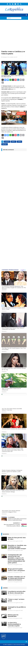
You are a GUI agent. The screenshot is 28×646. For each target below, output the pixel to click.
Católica (7, 141)
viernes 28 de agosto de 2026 (16, 541)
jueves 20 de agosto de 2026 (15, 618)
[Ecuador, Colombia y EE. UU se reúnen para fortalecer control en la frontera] (4, 578)
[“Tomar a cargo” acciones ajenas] (4, 600)
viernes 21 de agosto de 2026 (16, 602)
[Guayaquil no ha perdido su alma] (4, 608)
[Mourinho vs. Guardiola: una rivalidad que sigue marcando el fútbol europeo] (4, 547)
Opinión (5, 588)
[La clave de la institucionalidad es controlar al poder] (4, 624)
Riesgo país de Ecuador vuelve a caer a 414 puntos (16, 569)
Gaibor (19, 141)
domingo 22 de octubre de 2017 (10, 57)
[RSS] (20, 4)
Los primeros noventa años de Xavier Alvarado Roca (16, 592)
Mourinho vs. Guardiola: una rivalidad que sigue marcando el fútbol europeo (17, 547)
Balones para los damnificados (13, 615)
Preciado (4, 144)
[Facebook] (7, 4)
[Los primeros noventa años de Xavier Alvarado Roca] (4, 593)
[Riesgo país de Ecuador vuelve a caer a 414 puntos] (4, 570)
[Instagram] (18, 4)
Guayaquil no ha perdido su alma (17, 607)
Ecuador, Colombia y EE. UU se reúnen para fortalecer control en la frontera (16, 578)
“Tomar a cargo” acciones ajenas (16, 600)
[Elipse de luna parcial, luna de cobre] (4, 539)
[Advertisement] (14, 34)
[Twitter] (10, 4)
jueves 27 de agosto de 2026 (15, 564)
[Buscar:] (14, 18)
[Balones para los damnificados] (4, 616)
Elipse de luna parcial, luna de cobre (17, 538)
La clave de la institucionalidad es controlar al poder (14, 624)
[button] (26, 15)
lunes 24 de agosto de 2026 (15, 594)
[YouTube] (15, 4)
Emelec (13, 141)
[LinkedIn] (12, 4)
